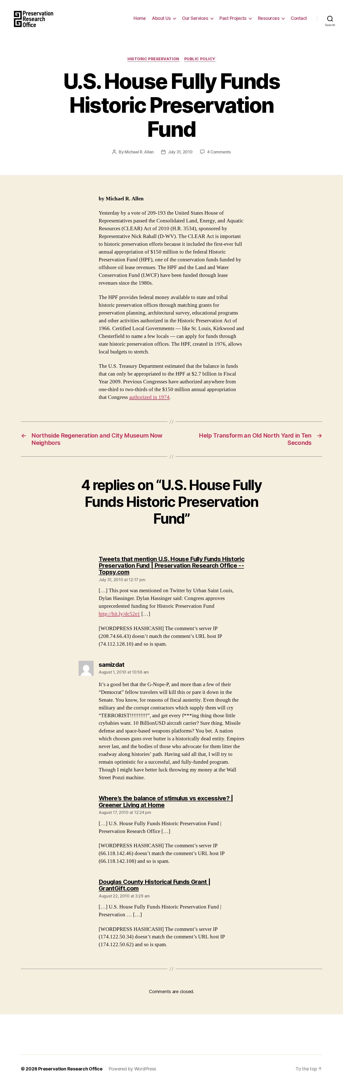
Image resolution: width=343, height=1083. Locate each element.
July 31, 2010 (180, 151)
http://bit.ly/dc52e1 (119, 614)
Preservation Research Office (70, 1068)
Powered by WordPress (132, 1068)
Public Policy (199, 59)
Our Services (195, 18)
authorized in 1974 (149, 397)
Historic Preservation (153, 59)
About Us (161, 18)
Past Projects (233, 18)
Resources (269, 18)
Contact (299, 18)
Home (140, 18)
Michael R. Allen (139, 151)
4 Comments (219, 151)
